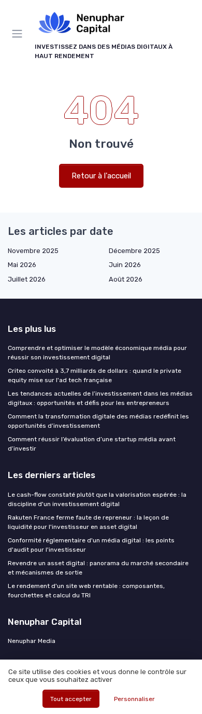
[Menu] (19, 33)
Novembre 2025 (33, 251)
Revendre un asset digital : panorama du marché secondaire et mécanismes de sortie (98, 567)
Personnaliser (134, 699)
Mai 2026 (22, 265)
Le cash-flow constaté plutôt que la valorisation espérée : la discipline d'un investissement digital (97, 499)
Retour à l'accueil (101, 175)
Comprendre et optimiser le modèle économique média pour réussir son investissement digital (97, 352)
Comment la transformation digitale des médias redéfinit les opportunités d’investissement (98, 421)
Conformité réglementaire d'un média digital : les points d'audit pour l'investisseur (91, 545)
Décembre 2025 (134, 251)
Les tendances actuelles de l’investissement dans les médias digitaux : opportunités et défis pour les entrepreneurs (100, 398)
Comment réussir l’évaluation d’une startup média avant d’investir (92, 444)
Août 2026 (125, 279)
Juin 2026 (125, 265)
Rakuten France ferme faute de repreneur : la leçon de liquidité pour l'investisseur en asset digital (88, 522)
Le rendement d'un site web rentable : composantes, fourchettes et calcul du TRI (86, 590)
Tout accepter (71, 699)
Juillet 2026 (27, 279)
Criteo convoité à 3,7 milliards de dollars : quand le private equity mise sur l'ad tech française (94, 375)
